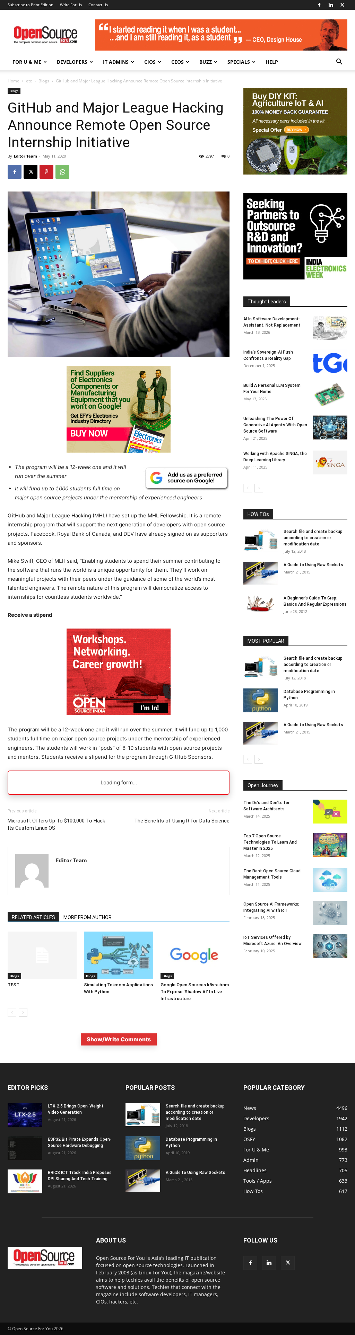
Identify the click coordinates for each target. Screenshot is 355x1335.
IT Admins (116, 62)
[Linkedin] (331, 5)
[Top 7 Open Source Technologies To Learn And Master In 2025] (330, 845)
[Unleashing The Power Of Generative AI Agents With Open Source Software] (330, 427)
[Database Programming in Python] (260, 700)
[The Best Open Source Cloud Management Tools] (330, 880)
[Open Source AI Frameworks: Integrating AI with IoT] (330, 913)
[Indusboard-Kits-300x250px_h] (295, 173)
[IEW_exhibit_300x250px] (295, 278)
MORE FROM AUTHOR (87, 917)
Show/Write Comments (119, 1039)
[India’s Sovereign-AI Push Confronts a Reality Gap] (330, 361)
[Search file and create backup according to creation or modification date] (260, 540)
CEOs (177, 62)
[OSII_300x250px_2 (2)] (119, 720)
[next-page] (23, 1012)
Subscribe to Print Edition (30, 4)
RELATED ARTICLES (33, 917)
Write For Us (71, 4)
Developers (72, 62)
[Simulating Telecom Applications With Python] (118, 955)
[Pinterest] (46, 172)
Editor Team (25, 156)
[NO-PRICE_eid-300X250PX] (119, 450)
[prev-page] (12, 1012)
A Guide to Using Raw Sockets (313, 564)
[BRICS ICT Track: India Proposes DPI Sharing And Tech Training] (25, 1181)
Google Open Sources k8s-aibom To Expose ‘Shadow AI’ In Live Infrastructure (195, 991)
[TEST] (42, 955)
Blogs (43, 81)
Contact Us (98, 4)
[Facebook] (319, 5)
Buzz (205, 62)
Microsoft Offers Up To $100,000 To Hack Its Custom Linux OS (56, 824)
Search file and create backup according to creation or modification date (313, 537)
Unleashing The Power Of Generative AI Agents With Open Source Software (275, 425)
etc (29, 81)
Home (13, 81)
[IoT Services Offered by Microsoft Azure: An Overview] (330, 946)
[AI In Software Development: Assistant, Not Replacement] (330, 328)
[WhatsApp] (62, 172)
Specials (238, 62)
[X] (342, 5)
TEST (13, 984)
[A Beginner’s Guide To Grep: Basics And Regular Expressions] (260, 603)
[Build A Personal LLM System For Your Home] (330, 394)
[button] (339, 62)
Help (272, 62)
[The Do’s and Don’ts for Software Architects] (330, 812)
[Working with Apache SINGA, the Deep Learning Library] (330, 462)
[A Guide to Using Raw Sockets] (260, 573)
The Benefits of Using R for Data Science (182, 821)
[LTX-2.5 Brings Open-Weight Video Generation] (25, 1115)
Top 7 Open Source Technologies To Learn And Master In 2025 (270, 842)
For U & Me (26, 62)
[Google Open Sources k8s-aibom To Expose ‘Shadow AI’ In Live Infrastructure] (195, 955)
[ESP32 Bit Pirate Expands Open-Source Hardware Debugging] (25, 1148)
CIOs (150, 62)
